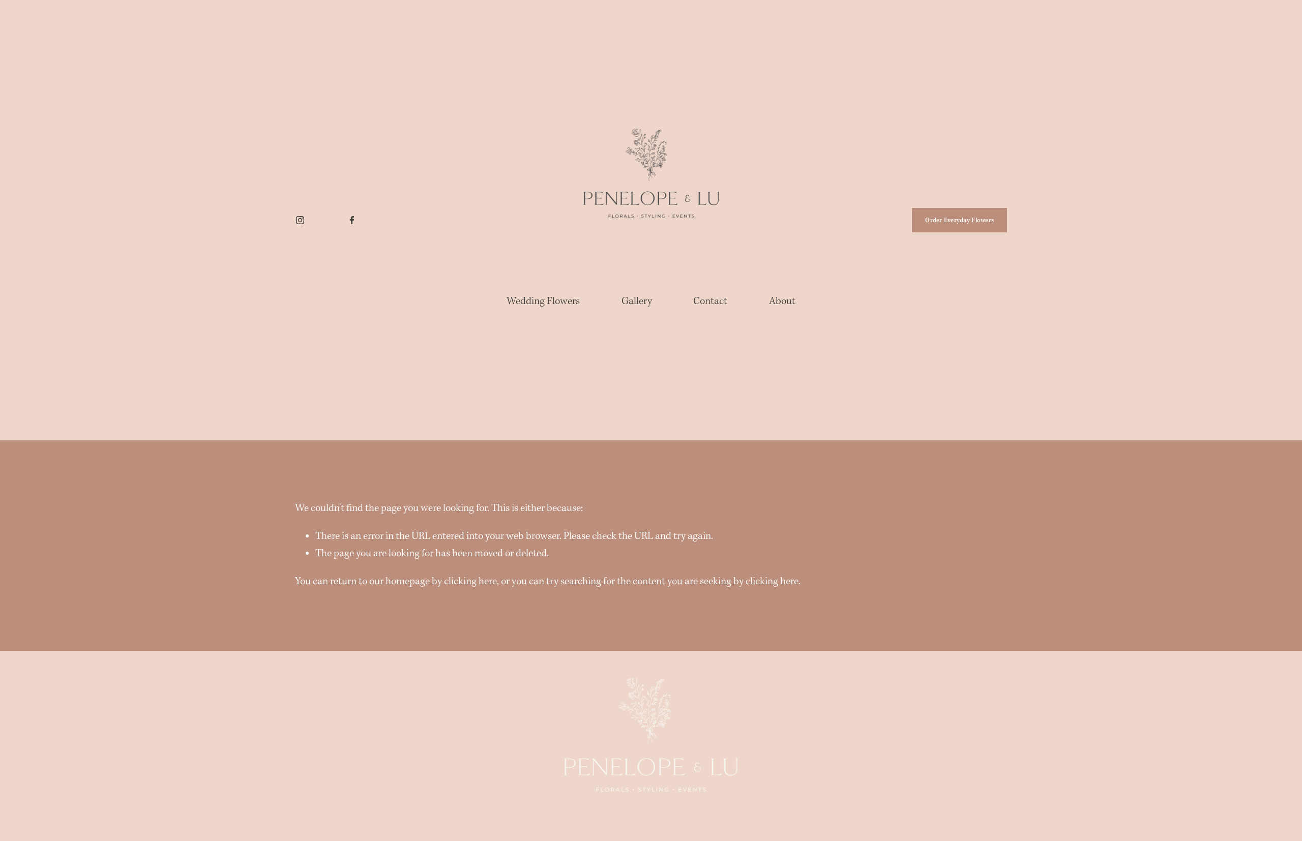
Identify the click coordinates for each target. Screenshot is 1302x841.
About (782, 301)
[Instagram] (300, 220)
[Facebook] (352, 220)
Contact (710, 301)
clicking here (470, 582)
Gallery (637, 301)
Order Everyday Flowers (959, 220)
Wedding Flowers (543, 301)
